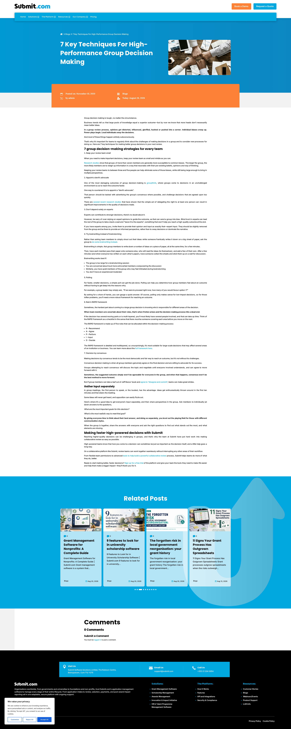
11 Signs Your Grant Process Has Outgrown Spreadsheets (164, 547)
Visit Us (72, 666)
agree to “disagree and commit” (154, 382)
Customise (15, 719)
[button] (135, 589)
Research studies (91, 163)
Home (23, 16)
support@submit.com (163, 671)
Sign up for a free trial (134, 463)
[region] (30, 711)
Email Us (158, 667)
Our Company (79, 16)
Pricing (93, 16)
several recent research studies (107, 202)
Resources (63, 16)
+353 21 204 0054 (205, 671)
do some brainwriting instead (104, 242)
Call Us (201, 667)
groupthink (151, 183)
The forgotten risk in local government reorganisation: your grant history (122, 547)
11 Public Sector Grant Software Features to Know (209, 545)
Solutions (32, 16)
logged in (97, 640)
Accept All (44, 719)
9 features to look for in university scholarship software (80, 545)
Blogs (125, 93)
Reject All (29, 719)
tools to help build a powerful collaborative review (145, 456)
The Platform (47, 16)
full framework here (143, 348)
